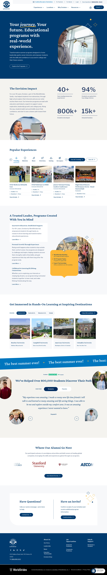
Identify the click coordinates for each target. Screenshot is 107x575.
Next (102, 464)
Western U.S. (42, 313)
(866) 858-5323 (16, 559)
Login (77, 2)
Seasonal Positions (69, 545)
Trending (16, 161)
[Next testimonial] (76, 418)
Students (51, 389)
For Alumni (69, 2)
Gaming (51, 161)
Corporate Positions (69, 550)
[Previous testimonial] (30, 418)
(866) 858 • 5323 (97, 2)
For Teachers (59, 2)
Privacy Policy (86, 569)
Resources (74, 7)
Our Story (47, 543)
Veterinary (42, 161)
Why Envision (62, 7)
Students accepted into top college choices (89, 97)
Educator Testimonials (48, 553)
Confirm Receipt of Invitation (44, 2)
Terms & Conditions (76, 569)
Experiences (38, 7)
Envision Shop (48, 557)
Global (51, 313)
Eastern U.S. (21, 313)
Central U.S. (31, 313)
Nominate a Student (91, 545)
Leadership (47, 546)
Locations (50, 7)
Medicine (25, 161)
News (45, 549)
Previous (4, 464)
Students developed (63, 118)
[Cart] (91, 7)
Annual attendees (87, 118)
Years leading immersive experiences (64, 97)
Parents (64, 389)
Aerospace (60, 161)
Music (33, 161)
